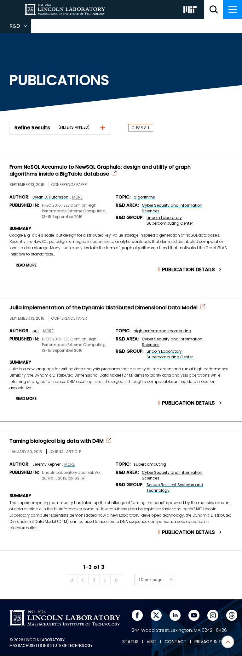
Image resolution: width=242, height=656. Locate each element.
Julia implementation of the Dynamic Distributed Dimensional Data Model (103, 307)
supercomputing (150, 464)
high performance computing (162, 331)
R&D (20, 27)
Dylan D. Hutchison (50, 197)
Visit (152, 641)
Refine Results (32, 127)
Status (130, 641)
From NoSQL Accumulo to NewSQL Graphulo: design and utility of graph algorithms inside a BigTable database (100, 170)
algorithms (144, 197)
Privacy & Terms (213, 641)
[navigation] (232, 9)
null (35, 331)
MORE (77, 197)
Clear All (141, 127)
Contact (175, 641)
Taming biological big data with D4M (56, 441)
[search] (213, 9)
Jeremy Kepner (46, 464)
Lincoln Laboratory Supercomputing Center (170, 220)
